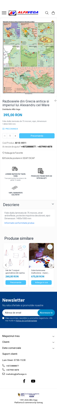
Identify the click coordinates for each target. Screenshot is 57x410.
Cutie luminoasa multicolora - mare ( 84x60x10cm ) (39, 271)
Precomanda (37, 136)
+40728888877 (12, 366)
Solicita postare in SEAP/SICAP (20, 158)
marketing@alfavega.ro (16, 374)
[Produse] (4, 13)
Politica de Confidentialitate (26, 321)
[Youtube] (33, 381)
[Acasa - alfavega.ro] (23, 13)
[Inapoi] (54, 101)
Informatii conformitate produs (19, 223)
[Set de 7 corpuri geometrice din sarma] (15, 255)
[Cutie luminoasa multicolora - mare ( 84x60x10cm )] (41, 255)
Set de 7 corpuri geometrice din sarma (15, 271)
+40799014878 (12, 370)
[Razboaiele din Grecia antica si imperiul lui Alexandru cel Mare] (28, 57)
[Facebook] (24, 381)
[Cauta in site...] (46, 13)
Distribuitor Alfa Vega (11, 109)
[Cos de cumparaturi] (53, 13)
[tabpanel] (28, 57)
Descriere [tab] (11, 204)
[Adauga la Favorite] (24, 247)
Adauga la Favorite (14, 153)
